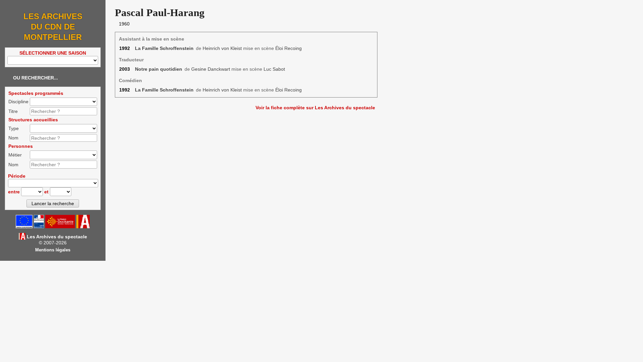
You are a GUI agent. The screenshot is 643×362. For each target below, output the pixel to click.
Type (13, 128)
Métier (15, 155)
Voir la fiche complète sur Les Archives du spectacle (315, 107)
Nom (13, 137)
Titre (13, 111)
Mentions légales (52, 250)
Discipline (18, 101)
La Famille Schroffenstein (164, 48)
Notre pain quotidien (158, 69)
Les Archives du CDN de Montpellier (52, 27)
